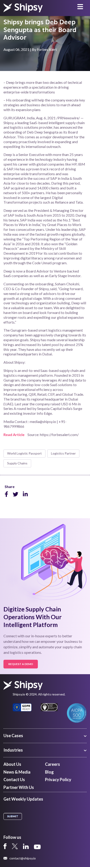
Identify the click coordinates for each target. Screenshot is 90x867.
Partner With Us (18, 787)
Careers (52, 764)
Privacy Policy (58, 779)
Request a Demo (20, 664)
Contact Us (14, 779)
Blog (49, 771)
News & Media (16, 771)
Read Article (13, 434)
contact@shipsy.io (22, 858)
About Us (12, 764)
